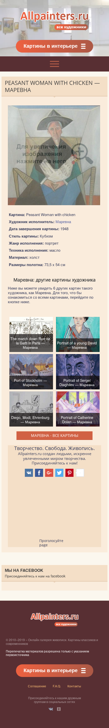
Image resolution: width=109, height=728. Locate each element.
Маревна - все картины (54, 435)
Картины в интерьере (51, 45)
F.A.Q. (57, 686)
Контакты (74, 686)
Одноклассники (59, 709)
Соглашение (37, 686)
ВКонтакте (51, 709)
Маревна (63, 221)
